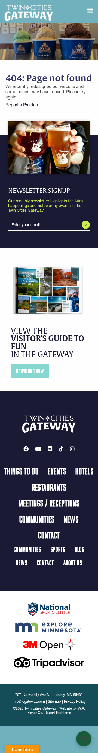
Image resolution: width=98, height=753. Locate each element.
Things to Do (21, 471)
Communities (36, 519)
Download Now (30, 371)
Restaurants (49, 487)
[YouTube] (38, 449)
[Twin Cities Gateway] (29, 12)
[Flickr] (50, 449)
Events (57, 471)
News (71, 519)
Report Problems (57, 713)
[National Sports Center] (49, 608)
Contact (49, 535)
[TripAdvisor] (49, 662)
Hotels (84, 471)
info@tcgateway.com (29, 701)
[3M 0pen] (49, 644)
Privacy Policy (74, 701)
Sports (58, 549)
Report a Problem (22, 104)
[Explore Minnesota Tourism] (49, 626)
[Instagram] (72, 449)
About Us (72, 562)
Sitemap (54, 701)
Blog (79, 549)
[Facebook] (26, 449)
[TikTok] (61, 449)
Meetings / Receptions (49, 503)
